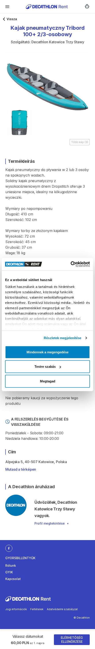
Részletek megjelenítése (62, 338)
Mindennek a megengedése (47, 352)
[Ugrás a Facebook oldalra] (9, 548)
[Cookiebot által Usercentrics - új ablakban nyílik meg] (70, 264)
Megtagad (47, 381)
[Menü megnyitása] (7, 6)
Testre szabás (45, 366)
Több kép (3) (79, 142)
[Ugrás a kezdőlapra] (46, 6)
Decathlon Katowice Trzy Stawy (57, 42)
